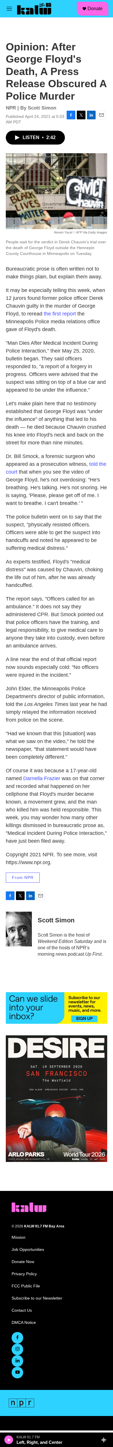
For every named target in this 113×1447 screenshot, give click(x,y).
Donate (95, 8)
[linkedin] (17, 1361)
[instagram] (17, 1349)
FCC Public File (26, 1286)
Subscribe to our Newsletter (37, 1298)
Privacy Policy (24, 1274)
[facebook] (17, 1338)
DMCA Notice (24, 1322)
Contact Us (22, 1310)
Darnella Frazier (41, 778)
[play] (8, 1440)
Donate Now (23, 1262)
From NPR (23, 877)
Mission (18, 1237)
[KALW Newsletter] (56, 1008)
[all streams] (105, 1440)
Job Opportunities (28, 1249)
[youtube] (17, 1372)
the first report (60, 314)
